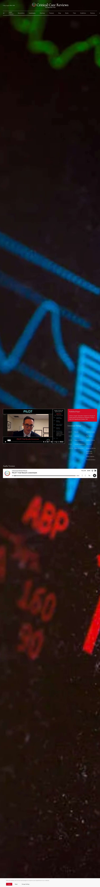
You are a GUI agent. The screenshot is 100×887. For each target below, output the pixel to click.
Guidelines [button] (83, 13)
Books (67, 13)
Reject (16, 884)
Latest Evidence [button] (11, 13)
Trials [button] (74, 13)
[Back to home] (50, 5)
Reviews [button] (92, 13)
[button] (3, 13)
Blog (59, 13)
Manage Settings (25, 884)
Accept (9, 884)
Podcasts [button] (51, 13)
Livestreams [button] (32, 13)
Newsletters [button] (21, 13)
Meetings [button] (42, 13)
